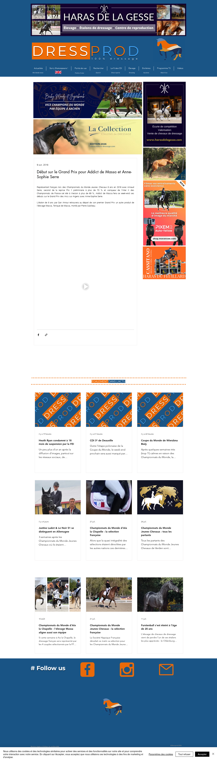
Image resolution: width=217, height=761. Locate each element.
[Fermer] (213, 754)
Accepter (202, 754)
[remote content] (85, 233)
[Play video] (85, 286)
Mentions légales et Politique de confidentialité (45, 746)
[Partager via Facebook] (38, 334)
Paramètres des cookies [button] (161, 754)
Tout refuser (184, 754)
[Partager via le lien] (46, 334)
